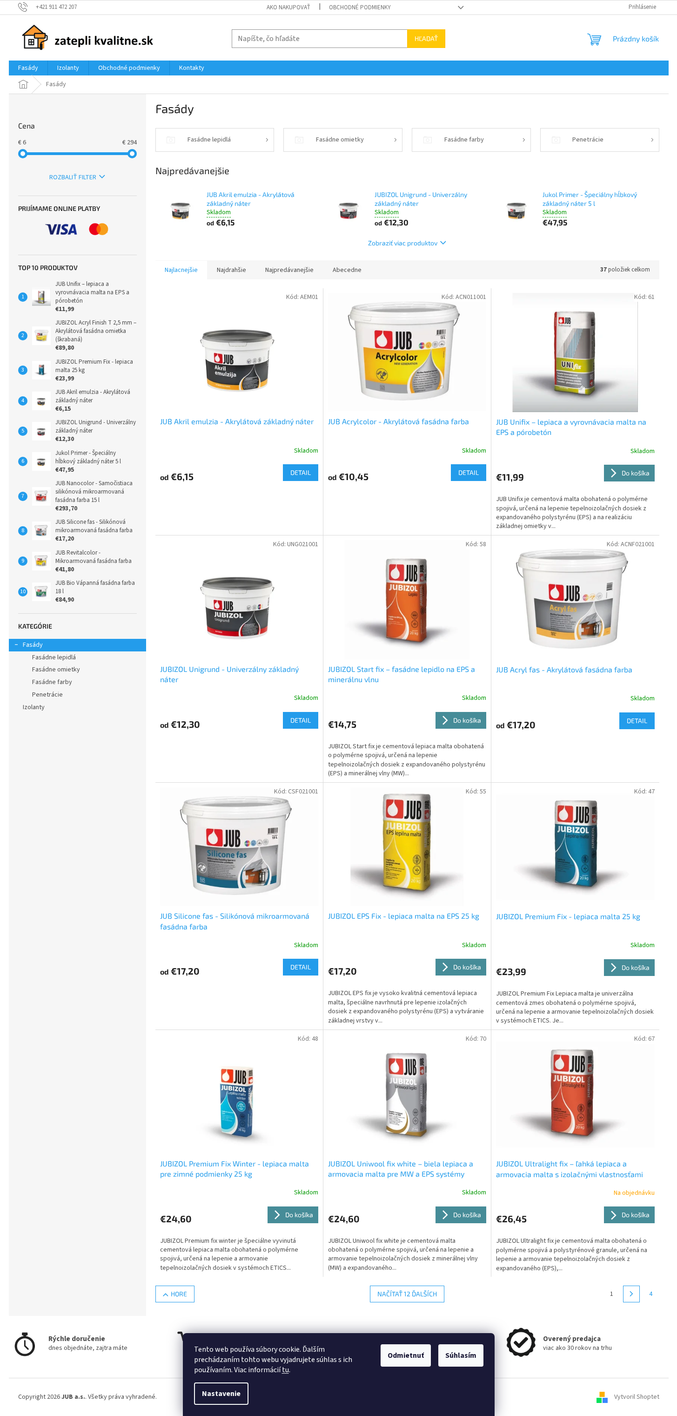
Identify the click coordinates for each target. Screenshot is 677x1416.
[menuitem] (28, 68)
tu (285, 1370)
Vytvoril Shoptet (636, 1397)
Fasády (33, 645)
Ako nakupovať (288, 7)
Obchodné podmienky (360, 7)
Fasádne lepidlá (54, 657)
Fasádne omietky (56, 669)
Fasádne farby (52, 682)
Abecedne (347, 270)
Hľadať (426, 38)
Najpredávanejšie (289, 270)
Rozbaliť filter (72, 177)
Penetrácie (47, 694)
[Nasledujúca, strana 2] (631, 1294)
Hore (179, 1294)
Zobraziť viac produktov (402, 243)
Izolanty (34, 707)
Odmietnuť (406, 1355)
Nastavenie (221, 1394)
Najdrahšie (231, 270)
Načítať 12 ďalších (407, 1294)
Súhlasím (460, 1355)
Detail (300, 472)
